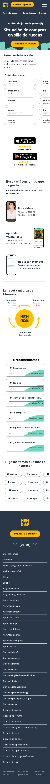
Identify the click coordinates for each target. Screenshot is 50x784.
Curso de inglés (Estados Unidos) (19, 675)
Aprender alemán (11, 606)
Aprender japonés (11, 13)
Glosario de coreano (12, 715)
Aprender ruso (10, 646)
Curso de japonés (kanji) (14, 686)
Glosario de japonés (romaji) (16, 744)
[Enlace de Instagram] (35, 545)
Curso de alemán (11, 652)
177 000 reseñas (25, 149)
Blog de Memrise (11, 588)
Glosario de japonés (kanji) (16, 750)
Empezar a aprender (22, 4)
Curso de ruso (10, 704)
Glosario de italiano (12, 738)
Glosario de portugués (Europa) (18, 756)
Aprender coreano (12, 611)
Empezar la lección (25, 43)
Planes (6, 577)
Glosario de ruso (11, 762)
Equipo (6, 582)
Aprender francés (11, 617)
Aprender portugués (13, 640)
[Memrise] (6, 5)
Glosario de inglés (11, 733)
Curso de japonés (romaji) (34, 13)
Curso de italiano (11, 681)
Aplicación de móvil (12, 571)
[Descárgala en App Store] (25, 140)
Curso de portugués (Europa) (17, 698)
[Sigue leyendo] (44, 5)
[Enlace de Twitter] (22, 545)
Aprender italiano (11, 629)
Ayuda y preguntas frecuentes (17, 565)
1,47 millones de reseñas (25, 165)
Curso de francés (11, 663)
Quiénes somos (10, 553)
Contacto (7, 559)
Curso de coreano (11, 658)
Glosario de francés (12, 721)
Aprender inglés (10, 623)
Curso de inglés (10, 669)
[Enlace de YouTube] (28, 545)
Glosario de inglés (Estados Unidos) (20, 727)
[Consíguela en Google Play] (25, 156)
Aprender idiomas (11, 600)
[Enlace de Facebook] (15, 545)
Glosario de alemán (12, 710)
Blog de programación (14, 594)
